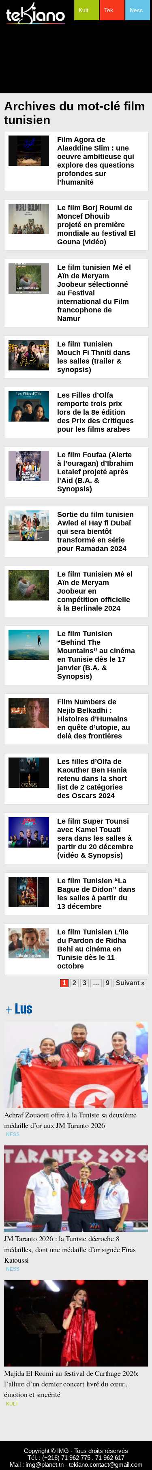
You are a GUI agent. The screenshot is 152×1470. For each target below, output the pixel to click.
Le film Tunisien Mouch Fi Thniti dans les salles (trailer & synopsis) (93, 357)
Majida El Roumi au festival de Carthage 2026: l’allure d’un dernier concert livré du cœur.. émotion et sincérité (72, 1383)
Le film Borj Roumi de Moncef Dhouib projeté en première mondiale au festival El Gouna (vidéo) (96, 225)
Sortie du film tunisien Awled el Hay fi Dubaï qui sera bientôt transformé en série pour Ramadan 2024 (95, 531)
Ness (136, 10)
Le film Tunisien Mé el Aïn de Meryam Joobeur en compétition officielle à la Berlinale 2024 (95, 591)
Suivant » (130, 982)
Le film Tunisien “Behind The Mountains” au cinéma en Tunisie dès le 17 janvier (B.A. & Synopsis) (96, 655)
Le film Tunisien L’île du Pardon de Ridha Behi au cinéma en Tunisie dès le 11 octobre (92, 949)
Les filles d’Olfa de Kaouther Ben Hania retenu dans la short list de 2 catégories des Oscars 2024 (92, 779)
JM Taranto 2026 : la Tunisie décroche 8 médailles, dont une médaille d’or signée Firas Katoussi (70, 1248)
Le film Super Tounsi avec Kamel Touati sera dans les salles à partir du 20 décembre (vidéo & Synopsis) (95, 838)
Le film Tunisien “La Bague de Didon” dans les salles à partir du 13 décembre (96, 893)
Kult (83, 10)
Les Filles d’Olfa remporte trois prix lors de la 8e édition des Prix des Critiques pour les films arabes (95, 412)
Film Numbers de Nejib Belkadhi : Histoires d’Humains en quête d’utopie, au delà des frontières (93, 719)
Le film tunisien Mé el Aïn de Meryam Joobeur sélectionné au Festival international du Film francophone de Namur (94, 293)
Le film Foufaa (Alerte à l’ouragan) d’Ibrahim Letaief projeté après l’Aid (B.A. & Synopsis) (95, 472)
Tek (108, 10)
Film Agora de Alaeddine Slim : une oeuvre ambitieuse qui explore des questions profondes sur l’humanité (95, 161)
